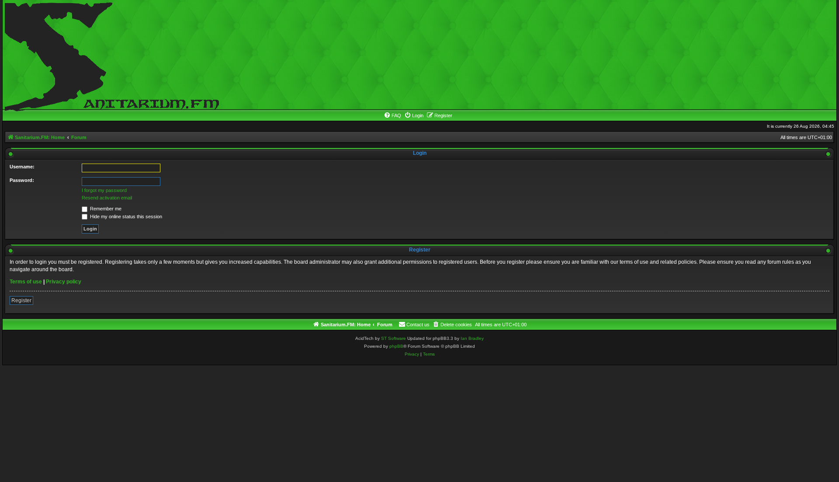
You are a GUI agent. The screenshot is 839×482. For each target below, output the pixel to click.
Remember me (105, 208)
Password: (22, 180)
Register (21, 300)
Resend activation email (107, 197)
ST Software (393, 338)
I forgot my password (104, 190)
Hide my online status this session (125, 216)
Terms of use (26, 282)
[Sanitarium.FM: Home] (110, 54)
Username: (22, 166)
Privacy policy (63, 282)
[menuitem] (392, 115)
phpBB (396, 346)
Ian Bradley (472, 338)
